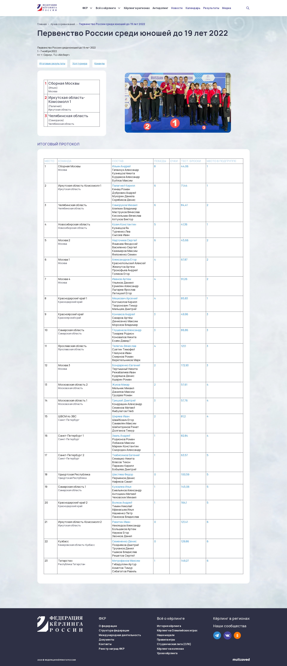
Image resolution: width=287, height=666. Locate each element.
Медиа (226, 8)
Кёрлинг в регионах (137, 8)
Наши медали (166, 635)
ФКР (85, 8)
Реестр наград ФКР (112, 648)
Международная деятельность (120, 635)
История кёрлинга (169, 626)
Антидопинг (160, 8)
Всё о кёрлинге (106, 8)
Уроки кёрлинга (167, 653)
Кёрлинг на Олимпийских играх (177, 630)
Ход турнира (79, 63)
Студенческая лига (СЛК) (174, 644)
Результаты (211, 8)
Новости (177, 8)
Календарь (193, 8)
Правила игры (166, 639)
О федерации (108, 626)
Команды (99, 63)
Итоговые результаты (52, 63)
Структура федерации (114, 630)
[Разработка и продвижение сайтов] (241, 660)
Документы (106, 639)
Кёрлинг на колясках (170, 648)
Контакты (105, 644)
